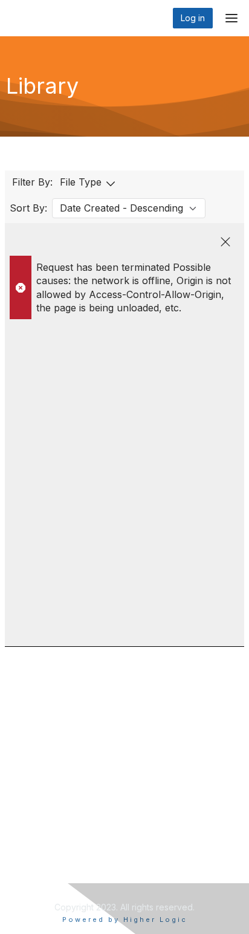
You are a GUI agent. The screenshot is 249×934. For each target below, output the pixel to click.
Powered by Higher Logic (124, 919)
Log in (193, 18)
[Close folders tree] (225, 242)
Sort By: (28, 208)
